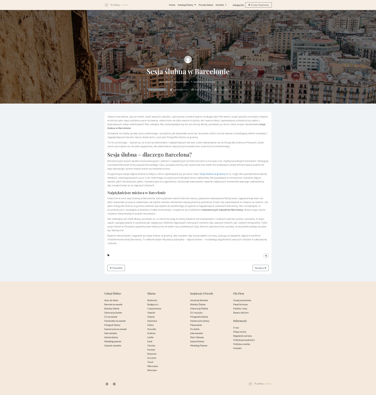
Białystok (152, 300)
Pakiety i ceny (240, 308)
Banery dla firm (241, 312)
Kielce (150, 324)
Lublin (150, 337)
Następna (259, 268)
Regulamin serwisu (242, 335)
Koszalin (151, 329)
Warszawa (152, 366)
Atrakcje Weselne (199, 300)
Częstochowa (154, 308)
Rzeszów (151, 353)
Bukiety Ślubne (197, 304)
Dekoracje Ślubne (199, 308)
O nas (236, 327)
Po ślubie (194, 329)
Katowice (152, 320)
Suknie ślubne (111, 337)
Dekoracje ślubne (113, 312)
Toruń (150, 361)
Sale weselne (110, 333)
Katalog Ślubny (185, 4)
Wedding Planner (199, 345)
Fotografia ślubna (181, 82)
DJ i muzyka (196, 312)
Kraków (151, 333)
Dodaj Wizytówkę (259, 5)
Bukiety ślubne (111, 308)
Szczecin (151, 357)
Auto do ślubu (111, 300)
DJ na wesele (110, 316)
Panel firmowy (240, 304)
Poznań (151, 349)
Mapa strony (239, 331)
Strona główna (165, 82)
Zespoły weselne (112, 345)
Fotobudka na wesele (115, 320)
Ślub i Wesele (197, 337)
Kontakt (220, 4)
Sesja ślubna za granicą (212, 174)
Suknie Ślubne (197, 341)
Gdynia (151, 316)
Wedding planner (112, 341)
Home (172, 4)
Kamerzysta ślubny (199, 320)
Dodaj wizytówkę (242, 300)
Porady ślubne (206, 4)
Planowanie (196, 324)
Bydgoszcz (153, 304)
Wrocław (152, 370)
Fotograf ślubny (112, 324)
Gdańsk (151, 312)
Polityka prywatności (244, 339)
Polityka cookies (241, 344)
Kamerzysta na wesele (115, 329)
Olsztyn (151, 345)
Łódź (149, 341)
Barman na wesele (113, 304)
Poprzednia (117, 268)
